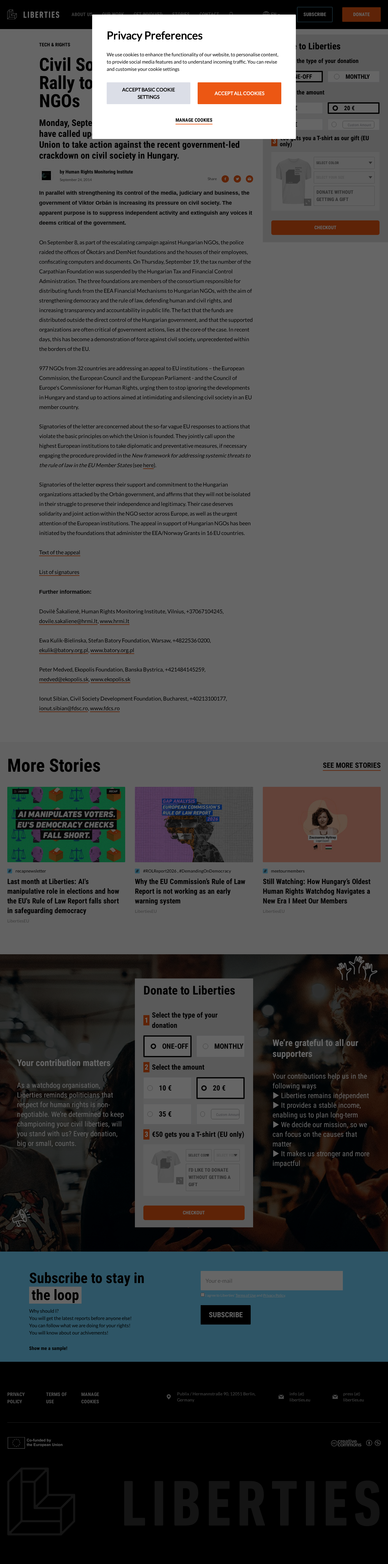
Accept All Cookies (239, 93)
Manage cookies (194, 120)
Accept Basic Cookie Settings (148, 93)
